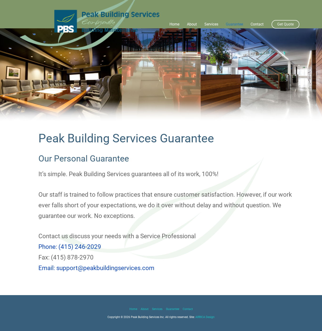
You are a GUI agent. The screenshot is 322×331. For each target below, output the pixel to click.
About (192, 24)
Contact (257, 24)
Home (174, 24)
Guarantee (234, 24)
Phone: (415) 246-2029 (69, 246)
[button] (285, 24)
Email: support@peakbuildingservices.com (96, 268)
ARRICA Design (205, 317)
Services (211, 24)
